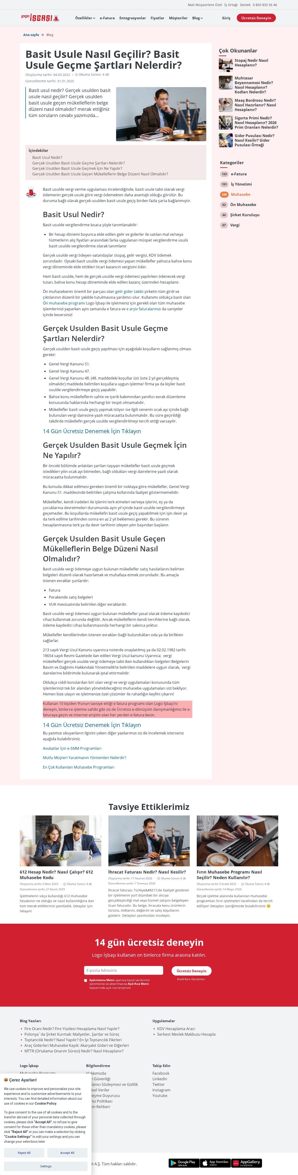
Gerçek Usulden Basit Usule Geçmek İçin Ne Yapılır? (77, 168)
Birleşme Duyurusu (103, 1095)
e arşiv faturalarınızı (143, 308)
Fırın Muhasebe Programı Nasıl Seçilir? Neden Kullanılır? (229, 874)
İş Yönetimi (241, 184)
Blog (196, 18)
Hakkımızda (96, 1073)
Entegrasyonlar (132, 18)
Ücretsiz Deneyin (256, 18)
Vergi (235, 225)
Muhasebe (240, 194)
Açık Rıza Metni (138, 984)
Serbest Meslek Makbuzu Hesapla (186, 1034)
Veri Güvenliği (98, 1078)
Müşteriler (178, 18)
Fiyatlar (157, 18)
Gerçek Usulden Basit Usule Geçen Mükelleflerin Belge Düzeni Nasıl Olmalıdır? (100, 174)
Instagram (161, 1090)
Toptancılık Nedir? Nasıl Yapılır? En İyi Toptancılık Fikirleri (73, 1039)
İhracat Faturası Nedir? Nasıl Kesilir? (147, 872)
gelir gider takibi (129, 291)
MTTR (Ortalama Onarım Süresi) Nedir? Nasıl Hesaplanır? (74, 1051)
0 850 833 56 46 (265, 5)
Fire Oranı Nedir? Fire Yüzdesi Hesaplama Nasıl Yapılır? (71, 1028)
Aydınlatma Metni (102, 980)
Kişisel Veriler (98, 1090)
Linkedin (159, 1078)
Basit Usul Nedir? (47, 157)
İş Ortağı (231, 5)
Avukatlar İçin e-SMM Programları (72, 748)
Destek (245, 5)
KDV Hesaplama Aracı (176, 1028)
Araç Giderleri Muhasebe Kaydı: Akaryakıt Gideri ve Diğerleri (76, 1045)
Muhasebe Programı (38, 1073)
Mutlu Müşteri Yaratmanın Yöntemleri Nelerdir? (84, 757)
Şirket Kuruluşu (245, 214)
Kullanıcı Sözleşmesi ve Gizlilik (112, 1084)
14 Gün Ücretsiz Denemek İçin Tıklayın (92, 431)
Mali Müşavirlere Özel (205, 5)
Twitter (158, 1084)
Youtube (159, 1095)
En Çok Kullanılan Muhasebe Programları (78, 767)
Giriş (226, 18)
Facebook (160, 1073)
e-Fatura (107, 18)
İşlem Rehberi (98, 1106)
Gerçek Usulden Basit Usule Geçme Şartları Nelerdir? (78, 163)
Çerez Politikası (99, 1101)
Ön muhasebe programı (64, 303)
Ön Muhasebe (243, 204)
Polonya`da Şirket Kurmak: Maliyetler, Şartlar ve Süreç (71, 1034)
